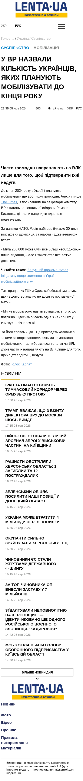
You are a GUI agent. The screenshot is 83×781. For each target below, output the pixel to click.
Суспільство (41, 38)
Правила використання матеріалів (14, 742)
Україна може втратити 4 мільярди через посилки (32, 519)
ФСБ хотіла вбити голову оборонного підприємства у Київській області (37, 649)
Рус (18, 25)
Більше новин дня (37, 672)
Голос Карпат (21, 364)
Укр (4, 25)
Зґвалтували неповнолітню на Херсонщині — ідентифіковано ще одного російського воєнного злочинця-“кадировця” (36, 619)
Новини (8, 704)
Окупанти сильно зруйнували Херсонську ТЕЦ (36, 540)
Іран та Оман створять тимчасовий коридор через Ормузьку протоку (36, 389)
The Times (9, 202)
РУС (79, 108)
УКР (70, 108)
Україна (23, 38)
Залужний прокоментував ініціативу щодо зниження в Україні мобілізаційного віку (34, 275)
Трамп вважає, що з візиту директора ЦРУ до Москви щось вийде (34, 415)
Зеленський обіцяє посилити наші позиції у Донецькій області (32, 496)
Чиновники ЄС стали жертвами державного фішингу (30, 564)
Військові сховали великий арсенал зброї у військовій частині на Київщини (35, 440)
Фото (6, 715)
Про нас (8, 730)
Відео (6, 722)
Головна (7, 38)
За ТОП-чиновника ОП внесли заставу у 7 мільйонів (28, 589)
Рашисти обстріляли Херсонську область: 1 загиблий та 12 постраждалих (30, 469)
